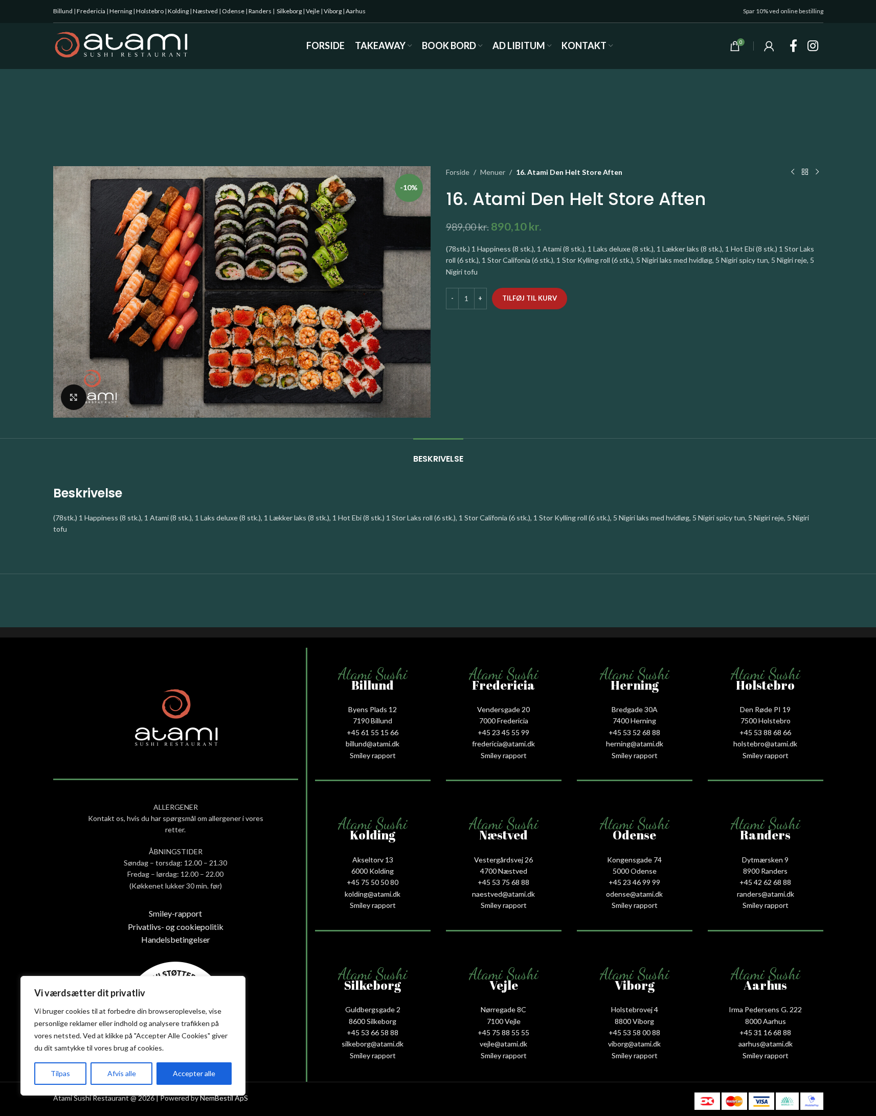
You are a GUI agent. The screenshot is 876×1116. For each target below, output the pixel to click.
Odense (233, 11)
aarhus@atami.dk (765, 1043)
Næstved (205, 11)
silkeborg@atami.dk (372, 1043)
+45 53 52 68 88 (634, 732)
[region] (132, 1036)
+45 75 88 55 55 (503, 1032)
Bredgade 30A (635, 709)
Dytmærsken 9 (765, 859)
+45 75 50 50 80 (372, 882)
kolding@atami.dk (372, 894)
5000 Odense (635, 871)
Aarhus (356, 11)
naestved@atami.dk (503, 894)
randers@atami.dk (765, 894)
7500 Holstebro (765, 720)
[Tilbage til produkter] (805, 172)
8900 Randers (765, 871)
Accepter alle (194, 1073)
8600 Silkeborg (372, 1021)
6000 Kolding (372, 871)
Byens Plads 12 (372, 709)
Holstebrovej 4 (634, 1009)
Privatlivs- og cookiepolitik (175, 926)
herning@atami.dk (634, 743)
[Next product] (817, 172)
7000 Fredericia (503, 720)
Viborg (333, 11)
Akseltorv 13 (372, 859)
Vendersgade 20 (503, 709)
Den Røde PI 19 (765, 709)
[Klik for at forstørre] (73, 397)
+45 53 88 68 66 (765, 732)
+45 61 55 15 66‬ (372, 732)
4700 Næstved (503, 871)
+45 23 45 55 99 (503, 732)
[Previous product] (793, 172)
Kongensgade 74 (634, 859)
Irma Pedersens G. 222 (765, 1009)
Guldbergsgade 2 (372, 1009)
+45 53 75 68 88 (503, 882)
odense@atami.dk (634, 894)
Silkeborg (289, 11)
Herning (120, 11)
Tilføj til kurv (529, 298)
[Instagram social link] (812, 46)
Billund (63, 11)
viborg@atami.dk (634, 1043)
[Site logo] (121, 45)
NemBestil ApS (224, 1098)
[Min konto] (769, 46)
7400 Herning (634, 720)
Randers (260, 11)
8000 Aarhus (765, 1021)
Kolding (178, 11)
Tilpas (60, 1073)
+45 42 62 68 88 (765, 882)
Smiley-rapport (175, 913)
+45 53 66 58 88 (372, 1032)
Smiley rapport (373, 755)
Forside (457, 172)
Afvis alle (121, 1073)
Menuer (492, 172)
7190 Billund (372, 720)
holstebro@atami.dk (765, 743)
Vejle (313, 11)
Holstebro (150, 11)
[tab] (438, 453)
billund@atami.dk (372, 743)
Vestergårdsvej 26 (503, 859)
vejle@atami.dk (503, 1043)
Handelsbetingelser (175, 939)
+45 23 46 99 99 (634, 882)
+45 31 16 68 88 (765, 1032)
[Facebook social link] (793, 46)
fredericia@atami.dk (503, 743)
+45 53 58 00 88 (634, 1032)
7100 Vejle (504, 1021)
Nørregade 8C (503, 1009)
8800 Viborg (634, 1021)
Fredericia (91, 11)
